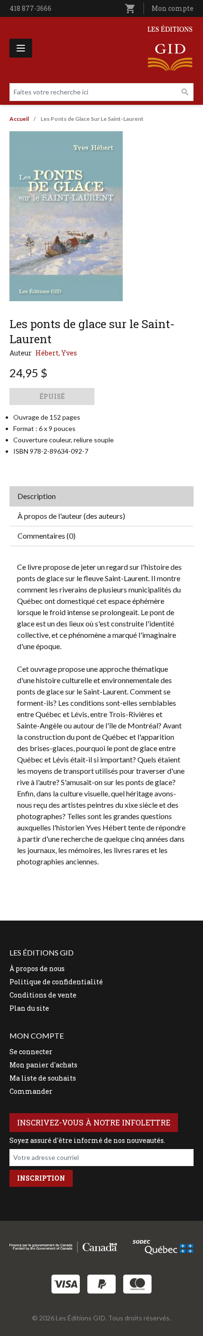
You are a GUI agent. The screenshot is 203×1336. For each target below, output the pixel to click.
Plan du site (29, 1008)
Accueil (19, 118)
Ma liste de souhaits (42, 1078)
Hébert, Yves (56, 352)
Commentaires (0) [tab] (46, 535)
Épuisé (52, 396)
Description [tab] (36, 495)
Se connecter (30, 1051)
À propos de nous (37, 968)
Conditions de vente (42, 994)
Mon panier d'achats (43, 1064)
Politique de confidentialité (56, 981)
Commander (30, 1091)
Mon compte (173, 8)
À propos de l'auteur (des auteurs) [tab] (71, 515)
